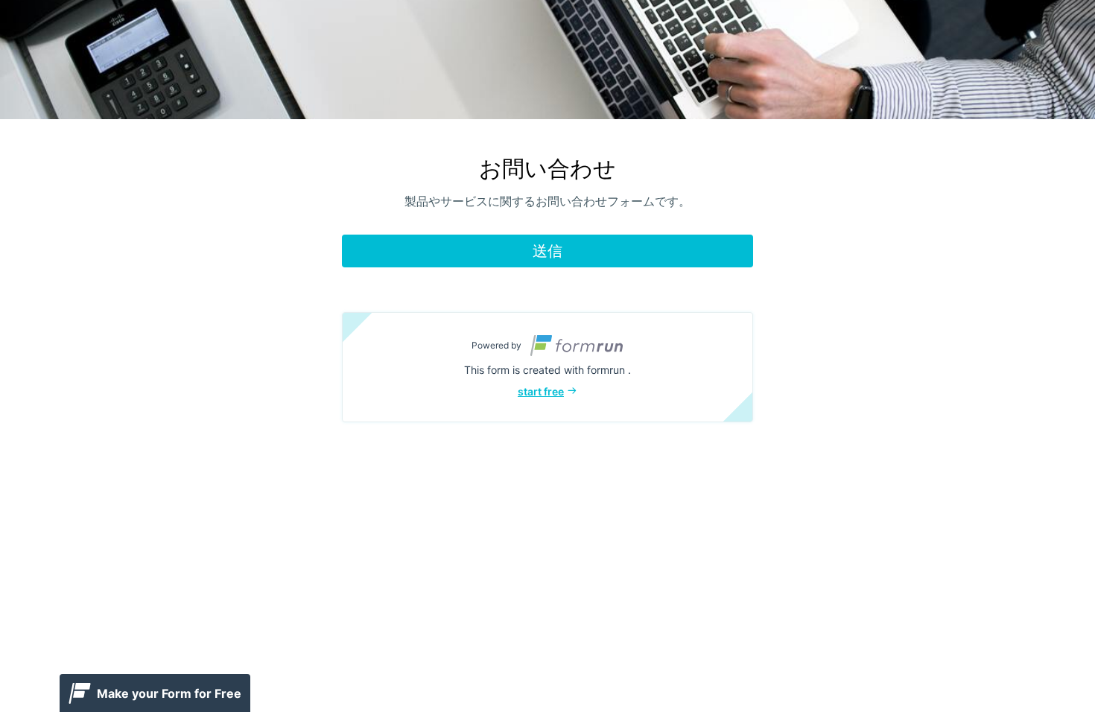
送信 (547, 251)
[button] (547, 367)
